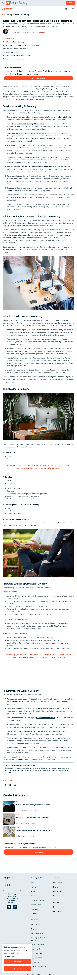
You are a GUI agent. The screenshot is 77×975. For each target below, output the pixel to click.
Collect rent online (37, 944)
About (33, 882)
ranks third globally (64, 117)
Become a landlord (37, 933)
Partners (34, 896)
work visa (69, 699)
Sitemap (34, 913)
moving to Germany (44, 89)
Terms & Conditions (37, 900)
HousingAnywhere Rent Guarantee (39, 939)
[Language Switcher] (67, 9)
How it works (57, 882)
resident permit (17, 702)
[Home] (7, 9)
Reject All (17, 961)
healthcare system (31, 157)
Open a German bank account (29, 731)
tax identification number (45, 718)
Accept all (17, 968)
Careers (34, 887)
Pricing (55, 887)
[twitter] (10, 785)
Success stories (36, 953)
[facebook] (5, 785)
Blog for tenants (58, 896)
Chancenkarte (37, 138)
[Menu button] (73, 9)
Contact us (57, 911)
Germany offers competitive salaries (30, 124)
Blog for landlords (37, 958)
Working (42, 32)
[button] (15, 785)
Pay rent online (58, 891)
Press (33, 891)
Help (54, 907)
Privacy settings (9, 956)
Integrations (35, 962)
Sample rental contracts (39, 966)
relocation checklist (22, 760)
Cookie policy (35, 909)
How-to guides (36, 949)
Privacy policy (36, 904)
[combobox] (9, 885)
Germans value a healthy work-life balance (36, 167)
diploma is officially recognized (43, 708)
